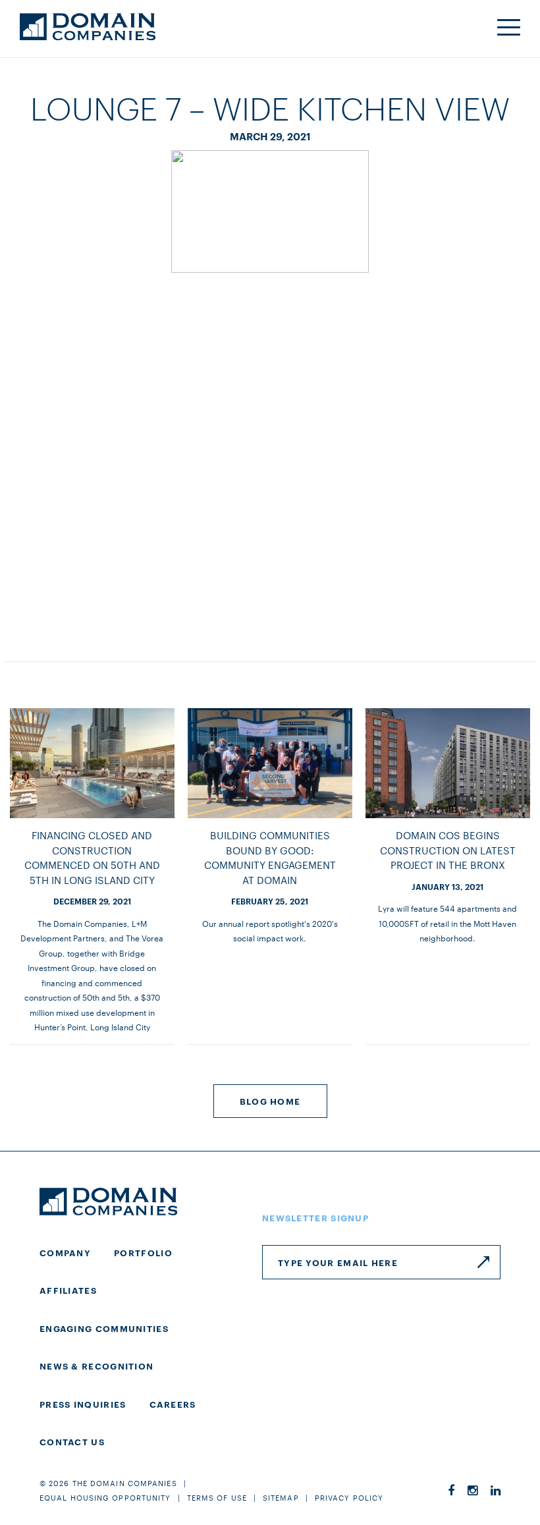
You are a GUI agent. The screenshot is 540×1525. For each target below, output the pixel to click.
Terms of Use (217, 1497)
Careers (172, 1404)
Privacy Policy (349, 1497)
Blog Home (270, 1101)
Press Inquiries (83, 1404)
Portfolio (143, 1252)
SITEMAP (281, 1497)
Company (65, 1252)
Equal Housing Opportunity (105, 1497)
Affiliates (68, 1290)
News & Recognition (96, 1366)
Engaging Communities (104, 1328)
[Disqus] (270, 454)
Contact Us (72, 1441)
